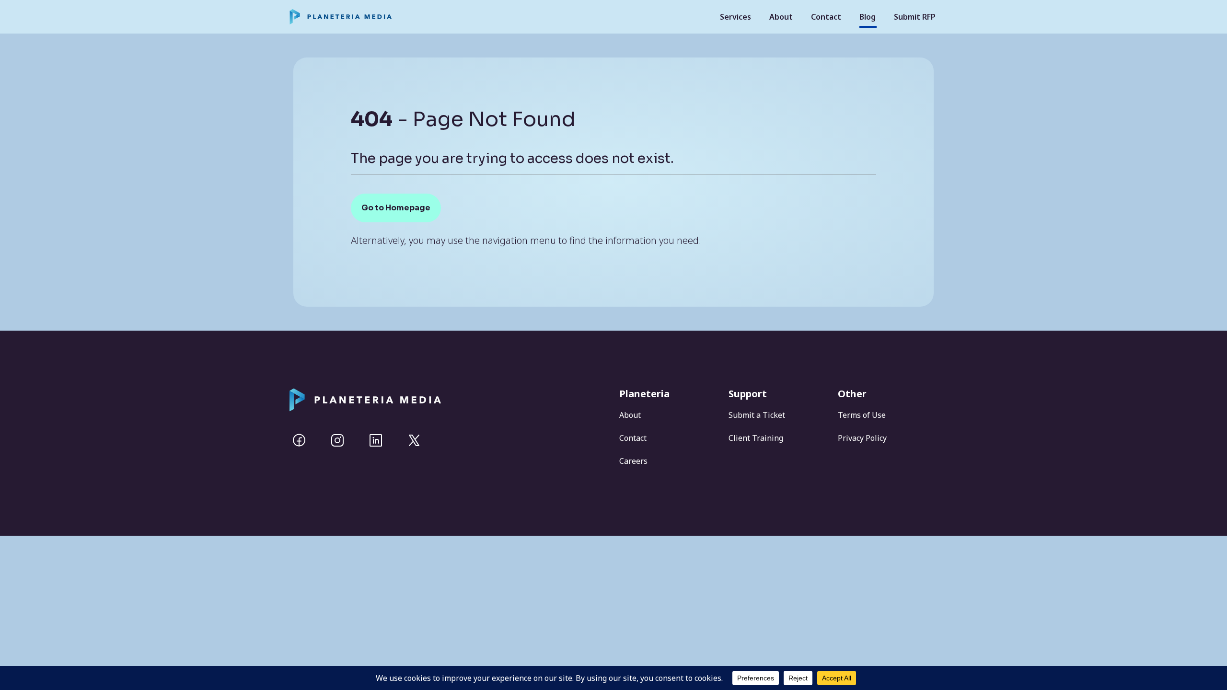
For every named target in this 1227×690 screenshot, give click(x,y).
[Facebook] (299, 440)
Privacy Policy (862, 438)
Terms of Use (862, 415)
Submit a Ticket (757, 415)
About (781, 17)
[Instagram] (337, 440)
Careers (633, 461)
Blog (867, 17)
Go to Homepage (395, 208)
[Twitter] (414, 440)
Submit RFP (915, 17)
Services (735, 17)
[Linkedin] (375, 440)
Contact (826, 17)
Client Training (756, 438)
